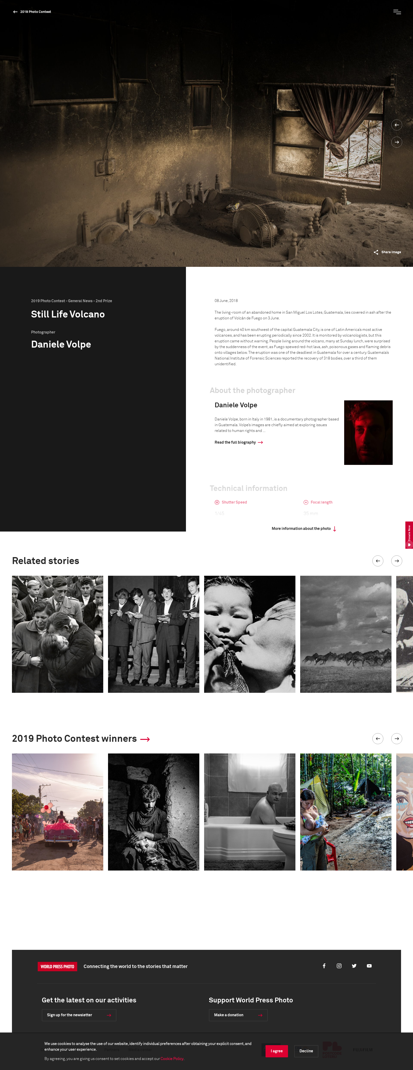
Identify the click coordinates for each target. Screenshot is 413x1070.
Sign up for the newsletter (69, 1015)
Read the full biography (235, 442)
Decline (306, 1051)
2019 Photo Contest (35, 12)
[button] (377, 560)
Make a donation (228, 1015)
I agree (277, 1051)
